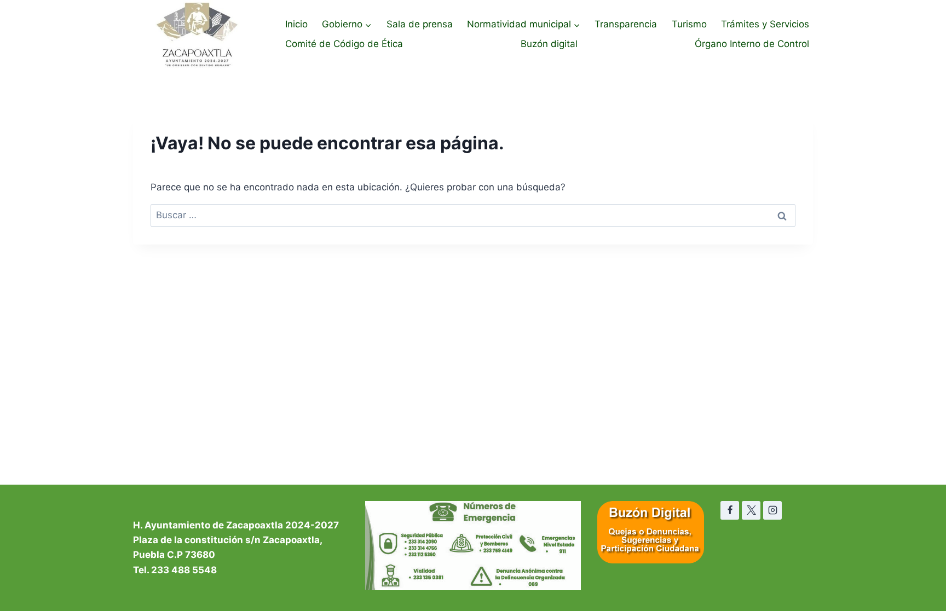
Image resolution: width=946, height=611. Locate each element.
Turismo (689, 24)
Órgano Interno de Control (752, 43)
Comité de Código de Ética (344, 43)
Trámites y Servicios (765, 24)
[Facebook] (729, 510)
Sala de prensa (420, 24)
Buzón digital (549, 43)
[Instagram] (772, 510)
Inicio (296, 24)
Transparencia (626, 24)
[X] (751, 510)
